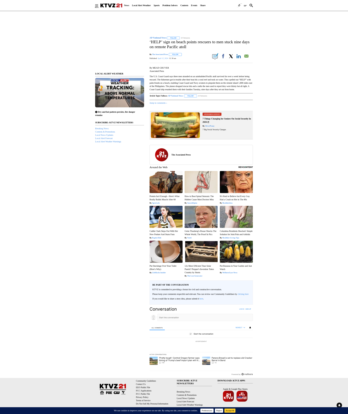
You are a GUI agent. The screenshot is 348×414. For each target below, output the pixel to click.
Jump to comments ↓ (158, 103)
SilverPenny (210, 126)
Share (203, 5)
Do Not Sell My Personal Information (152, 404)
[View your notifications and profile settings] (250, 327)
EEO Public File (143, 387)
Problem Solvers (170, 5)
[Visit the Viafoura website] (247, 374)
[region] (201, 341)
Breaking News (102, 128)
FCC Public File (143, 394)
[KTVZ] (111, 5)
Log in (241, 309)
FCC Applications (143, 391)
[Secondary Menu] (98, 5)
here (201, 299)
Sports (157, 5)
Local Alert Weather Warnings (108, 141)
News (126, 5)
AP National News (175, 96)
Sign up (248, 309)
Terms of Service (143, 400)
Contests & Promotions (105, 132)
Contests (184, 5)
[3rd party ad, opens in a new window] (175, 137)
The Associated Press (160, 54)
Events (194, 5)
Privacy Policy (142, 397)
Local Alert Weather (141, 5)
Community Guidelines (146, 381)
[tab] (157, 327)
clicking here (243, 294)
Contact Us (141, 384)
